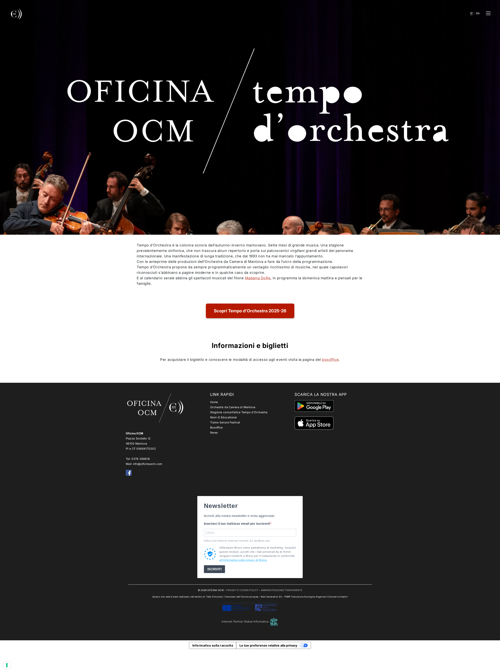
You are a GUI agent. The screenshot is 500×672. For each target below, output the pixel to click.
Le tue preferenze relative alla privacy (268, 645)
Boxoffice (216, 427)
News (214, 432)
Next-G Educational (223, 417)
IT (471, 13)
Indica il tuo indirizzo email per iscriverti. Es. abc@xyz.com (237, 540)
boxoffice (330, 360)
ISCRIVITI (214, 569)
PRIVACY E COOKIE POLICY (242, 590)
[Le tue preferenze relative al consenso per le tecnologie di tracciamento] (7, 665)
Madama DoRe (258, 278)
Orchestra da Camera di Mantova (232, 407)
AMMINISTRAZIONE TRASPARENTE (281, 590)
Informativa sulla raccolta (212, 645)
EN (478, 13)
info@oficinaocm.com (147, 463)
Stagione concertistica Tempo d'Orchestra (239, 412)
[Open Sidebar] (488, 13)
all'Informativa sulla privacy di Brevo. (243, 559)
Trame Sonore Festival (225, 422)
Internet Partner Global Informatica (246, 621)
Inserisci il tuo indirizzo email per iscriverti (237, 523)
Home (214, 402)
